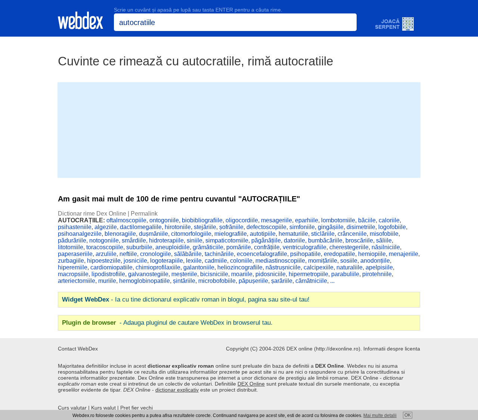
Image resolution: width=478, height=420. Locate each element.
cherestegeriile (349, 247)
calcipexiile (318, 267)
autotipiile (263, 234)
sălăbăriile (188, 254)
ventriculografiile (304, 247)
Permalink (144, 213)
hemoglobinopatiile (144, 281)
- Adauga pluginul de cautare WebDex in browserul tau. (167, 322)
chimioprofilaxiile (158, 267)
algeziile (105, 227)
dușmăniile (153, 234)
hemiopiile (372, 254)
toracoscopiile (104, 247)
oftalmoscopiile (126, 220)
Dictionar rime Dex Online (92, 213)
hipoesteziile (104, 260)
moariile (241, 274)
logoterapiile (166, 260)
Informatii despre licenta (391, 349)
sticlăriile (323, 234)
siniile (194, 240)
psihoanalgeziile (80, 234)
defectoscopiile (266, 227)
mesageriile (276, 220)
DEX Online (251, 384)
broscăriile (359, 240)
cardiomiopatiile (111, 267)
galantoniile (198, 267)
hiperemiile (72, 267)
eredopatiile (339, 254)
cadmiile (216, 260)
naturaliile (349, 267)
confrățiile (267, 247)
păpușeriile (253, 281)
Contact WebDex (78, 349)
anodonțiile (375, 260)
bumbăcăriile (325, 240)
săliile (384, 240)
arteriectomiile (76, 281)
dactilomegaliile (141, 227)
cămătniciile (311, 281)
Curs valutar (72, 408)
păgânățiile (266, 240)
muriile (107, 281)
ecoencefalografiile (262, 254)
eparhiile (306, 220)
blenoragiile (120, 234)
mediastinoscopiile (280, 260)
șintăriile (184, 281)
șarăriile (281, 281)
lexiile (194, 260)
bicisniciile (214, 274)
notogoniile (104, 240)
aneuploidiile (172, 247)
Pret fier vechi (136, 408)
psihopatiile (305, 254)
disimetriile (361, 227)
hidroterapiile (166, 240)
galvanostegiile (148, 274)
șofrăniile (231, 227)
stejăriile (205, 227)
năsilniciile (386, 247)
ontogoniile (164, 220)
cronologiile (155, 254)
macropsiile (73, 274)
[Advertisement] (239, 129)
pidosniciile (270, 274)
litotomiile (70, 247)
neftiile (128, 254)
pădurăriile (72, 240)
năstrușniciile (283, 267)
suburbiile (139, 247)
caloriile (389, 220)
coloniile (241, 260)
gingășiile (331, 227)
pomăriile (238, 247)
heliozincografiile (240, 267)
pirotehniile (377, 274)
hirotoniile (178, 227)
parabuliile (345, 274)
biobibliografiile (202, 220)
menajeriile (403, 254)
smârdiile (134, 240)
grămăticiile (208, 247)
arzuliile (106, 254)
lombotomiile (338, 220)
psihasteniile (74, 227)
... (332, 281)
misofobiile (384, 234)
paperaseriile (75, 254)
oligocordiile (242, 220)
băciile (367, 220)
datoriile (294, 240)
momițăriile (322, 260)
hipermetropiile (308, 274)
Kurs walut (103, 408)
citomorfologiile (191, 234)
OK (407, 415)
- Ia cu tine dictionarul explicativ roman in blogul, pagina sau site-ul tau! (186, 299)
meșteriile (184, 274)
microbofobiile (217, 281)
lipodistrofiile (108, 274)
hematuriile (293, 234)
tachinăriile (219, 254)
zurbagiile (71, 260)
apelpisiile (379, 267)
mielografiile (230, 234)
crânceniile (352, 234)
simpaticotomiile (226, 240)
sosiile (348, 260)
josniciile (135, 260)
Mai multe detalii (380, 415)
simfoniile (302, 227)
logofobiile (392, 227)
